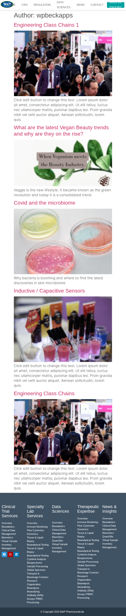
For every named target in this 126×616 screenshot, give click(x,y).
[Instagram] (10, 554)
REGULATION (42, 4)
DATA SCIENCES (64, 5)
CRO (25, 4)
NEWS (81, 4)
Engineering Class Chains (44, 393)
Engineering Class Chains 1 (46, 25)
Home (12, 4)
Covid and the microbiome (44, 203)
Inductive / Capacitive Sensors (49, 291)
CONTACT (97, 4)
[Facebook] (4, 554)
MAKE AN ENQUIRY (116, 5)
